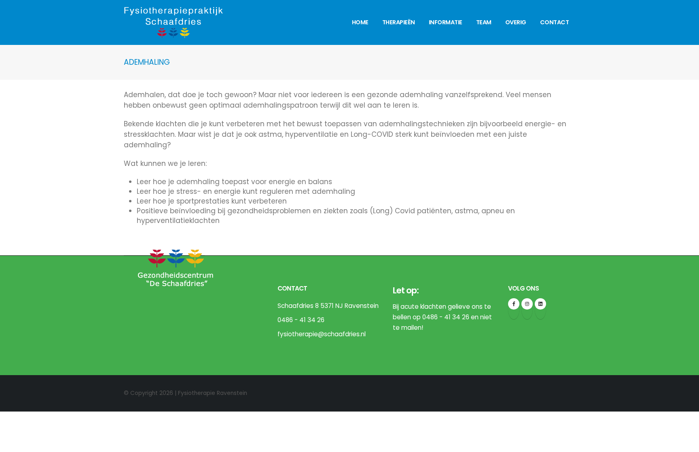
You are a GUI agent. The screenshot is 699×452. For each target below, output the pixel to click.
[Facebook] (513, 304)
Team (483, 22)
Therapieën (398, 22)
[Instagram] (527, 304)
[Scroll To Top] (685, 443)
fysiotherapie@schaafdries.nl (321, 334)
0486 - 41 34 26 (300, 320)
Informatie (445, 22)
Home (360, 22)
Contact (554, 22)
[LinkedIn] (540, 304)
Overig (515, 22)
